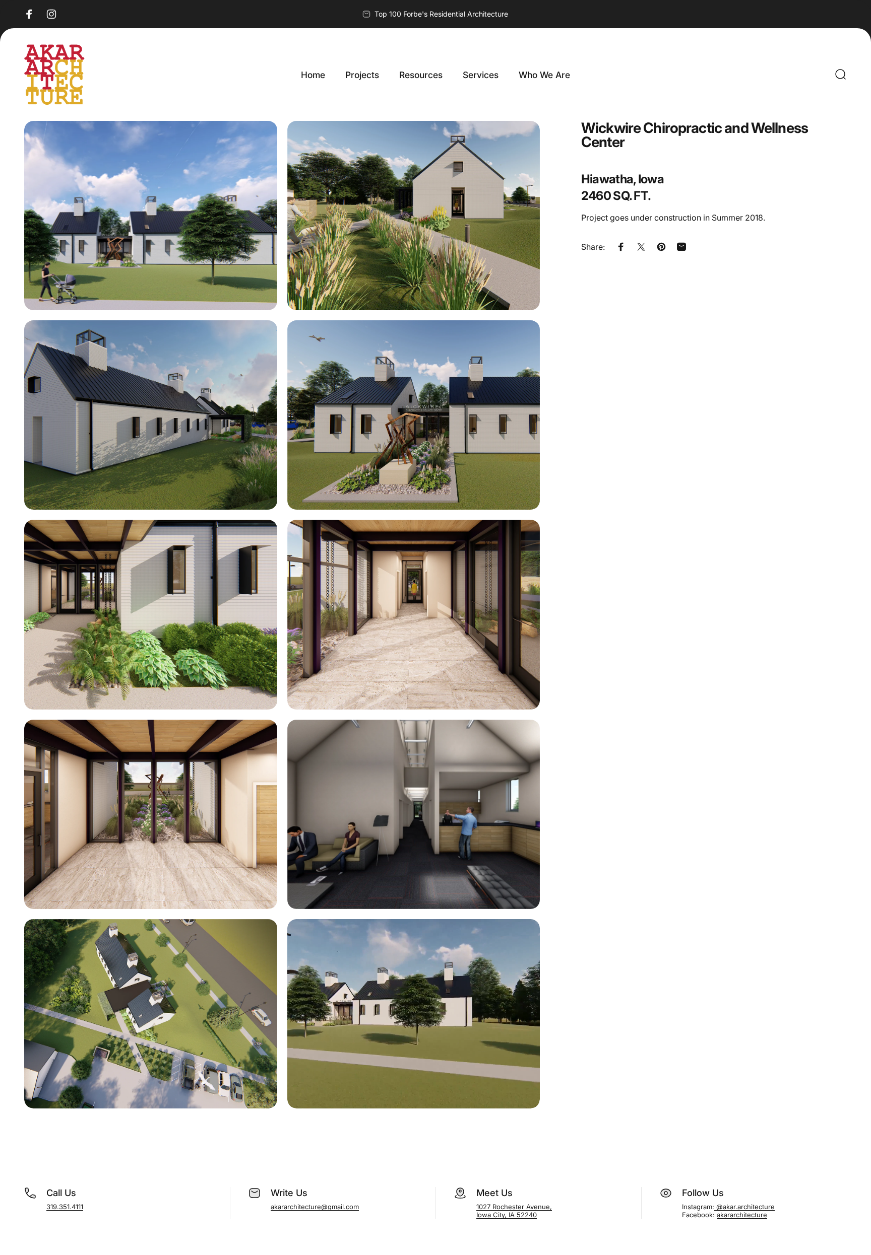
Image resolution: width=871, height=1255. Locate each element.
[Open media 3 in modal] (150, 415)
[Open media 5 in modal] (150, 614)
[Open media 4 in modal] (413, 415)
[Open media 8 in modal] (413, 814)
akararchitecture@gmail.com (315, 1207)
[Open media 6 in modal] (413, 614)
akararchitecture (742, 1215)
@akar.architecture (744, 1207)
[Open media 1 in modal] (150, 215)
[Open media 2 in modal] (413, 215)
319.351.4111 (64, 1207)
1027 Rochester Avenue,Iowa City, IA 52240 (514, 1211)
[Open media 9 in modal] (150, 1013)
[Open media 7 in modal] (150, 814)
